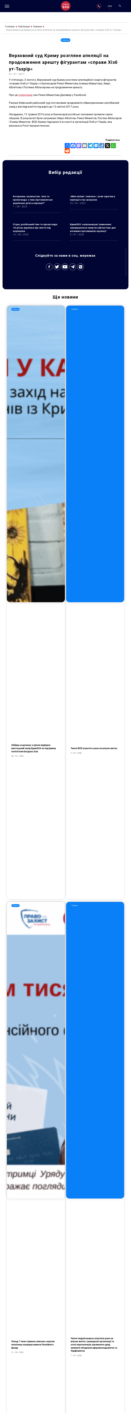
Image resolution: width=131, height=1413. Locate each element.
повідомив (25, 95)
